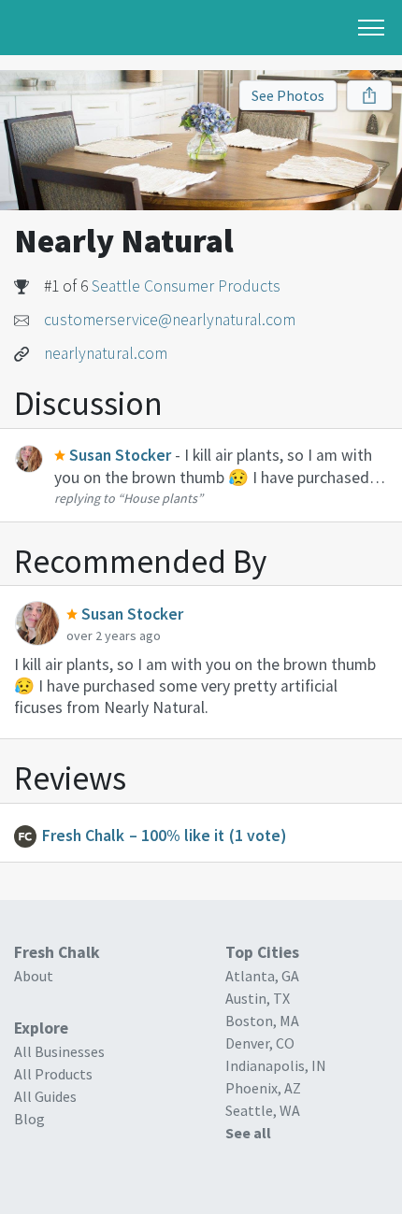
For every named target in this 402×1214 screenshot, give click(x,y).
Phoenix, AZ (263, 1087)
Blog (29, 1118)
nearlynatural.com (105, 353)
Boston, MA (262, 1020)
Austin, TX (257, 998)
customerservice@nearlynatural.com (169, 319)
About (33, 975)
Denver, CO (259, 1043)
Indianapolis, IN (275, 1065)
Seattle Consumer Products (186, 286)
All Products (53, 1073)
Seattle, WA (262, 1110)
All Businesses (59, 1051)
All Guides (45, 1096)
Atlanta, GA (262, 975)
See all (248, 1132)
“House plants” (160, 498)
